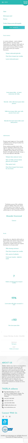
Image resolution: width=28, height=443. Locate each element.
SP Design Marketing (17, 437)
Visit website (13, 27)
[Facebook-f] (3, 416)
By (16, 336)
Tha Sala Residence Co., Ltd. (11, 392)
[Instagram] (10, 416)
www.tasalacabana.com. (11, 435)
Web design (10, 336)
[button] (1, 332)
